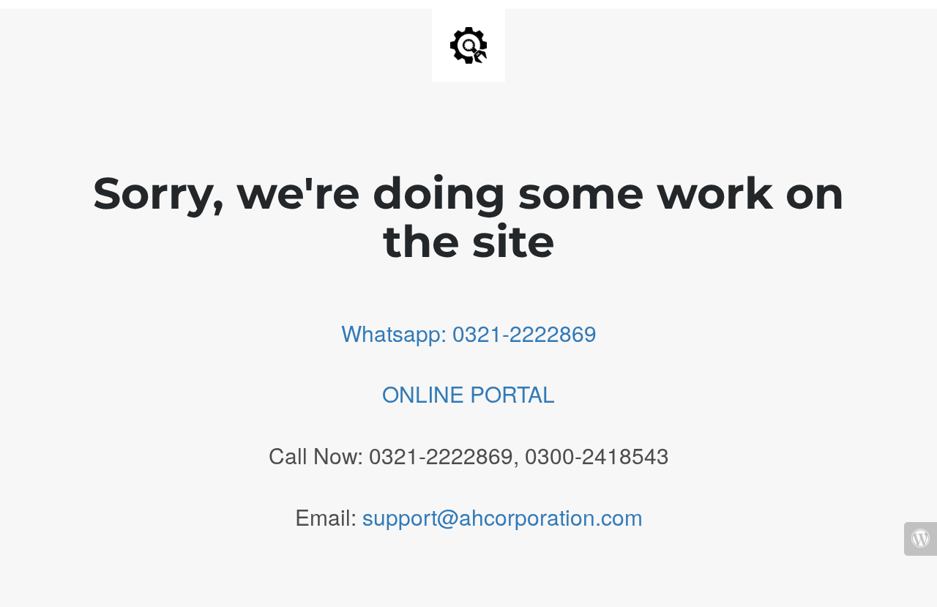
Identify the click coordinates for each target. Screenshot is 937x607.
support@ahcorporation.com (502, 516)
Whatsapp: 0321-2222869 (469, 333)
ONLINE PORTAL (468, 393)
